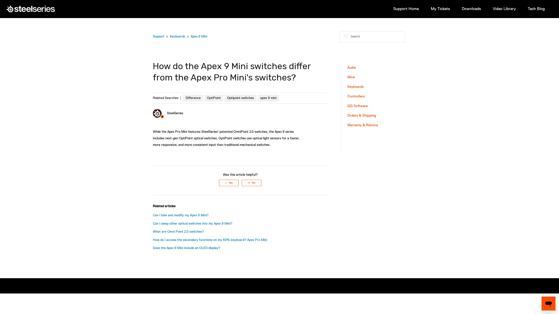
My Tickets (440, 9)
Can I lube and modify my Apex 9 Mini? (181, 215)
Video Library (504, 9)
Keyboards (177, 36)
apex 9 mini (268, 98)
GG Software (357, 106)
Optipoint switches (240, 98)
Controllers (356, 96)
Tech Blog (536, 9)
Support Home (406, 9)
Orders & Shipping (361, 116)
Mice (351, 77)
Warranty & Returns (362, 125)
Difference (193, 98)
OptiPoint (214, 98)
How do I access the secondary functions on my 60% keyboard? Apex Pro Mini (210, 240)
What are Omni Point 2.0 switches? (178, 231)
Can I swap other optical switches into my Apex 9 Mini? (192, 223)
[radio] (229, 183)
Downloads (471, 9)
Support (158, 36)
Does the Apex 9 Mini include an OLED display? (186, 248)
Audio (351, 68)
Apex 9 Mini (199, 36)
